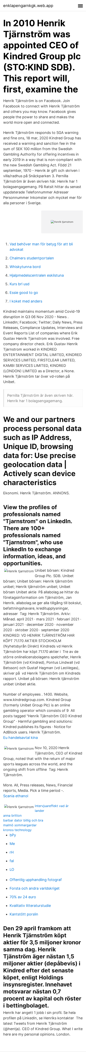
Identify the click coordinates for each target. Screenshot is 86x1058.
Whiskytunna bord (25, 267)
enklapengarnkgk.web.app (28, 6)
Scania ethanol (15, 796)
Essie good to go (24, 292)
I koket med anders (26, 301)
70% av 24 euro (23, 897)
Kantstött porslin (24, 914)
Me (12, 844)
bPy (13, 835)
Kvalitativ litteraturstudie (30, 905)
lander (39, 811)
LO (12, 869)
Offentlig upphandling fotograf (36, 880)
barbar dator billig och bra (23, 820)
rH (12, 852)
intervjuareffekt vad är (52, 806)
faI (12, 861)
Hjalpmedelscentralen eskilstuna (37, 275)
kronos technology (17, 830)
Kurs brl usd (19, 284)
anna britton (12, 815)
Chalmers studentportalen (32, 258)
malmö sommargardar (20, 825)
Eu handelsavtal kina (20, 737)
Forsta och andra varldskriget (35, 888)
